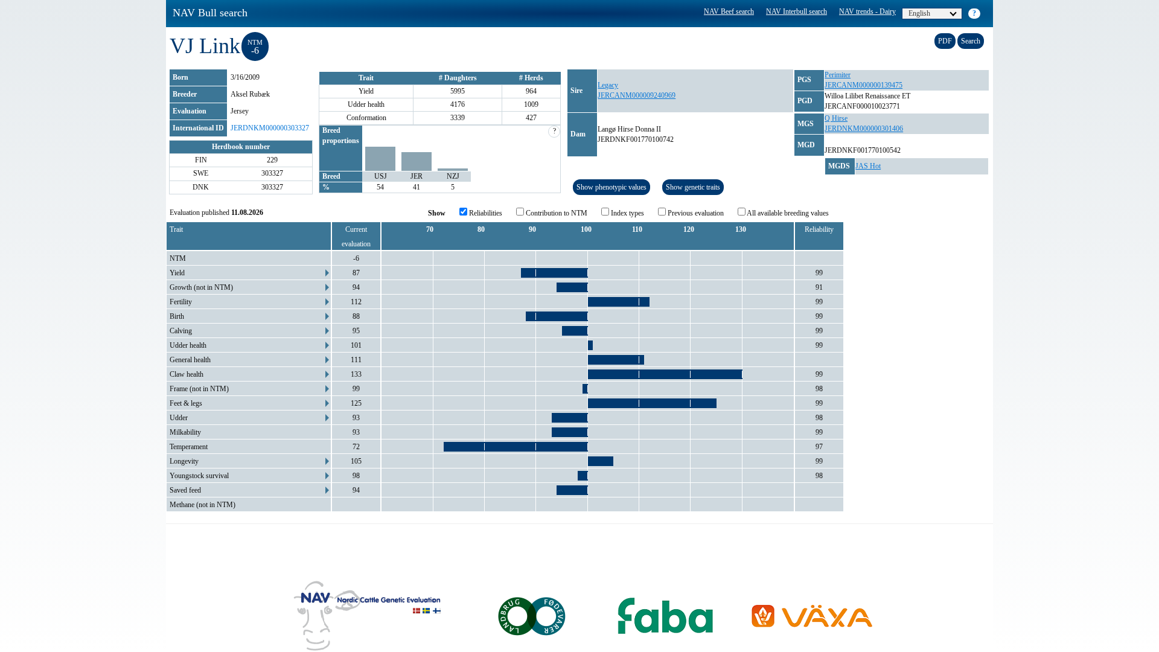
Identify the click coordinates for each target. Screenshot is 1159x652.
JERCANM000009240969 (636, 95)
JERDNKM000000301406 (864, 128)
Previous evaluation (695, 213)
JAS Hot (868, 166)
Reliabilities (484, 213)
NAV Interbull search (796, 11)
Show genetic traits (693, 187)
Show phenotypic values (611, 187)
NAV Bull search (210, 13)
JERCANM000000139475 (863, 85)
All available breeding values (787, 213)
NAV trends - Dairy (867, 11)
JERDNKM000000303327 (270, 128)
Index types (626, 213)
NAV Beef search (729, 11)
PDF (945, 41)
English (919, 13)
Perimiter (838, 75)
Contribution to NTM (555, 213)
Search (970, 41)
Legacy (608, 85)
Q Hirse (836, 118)
